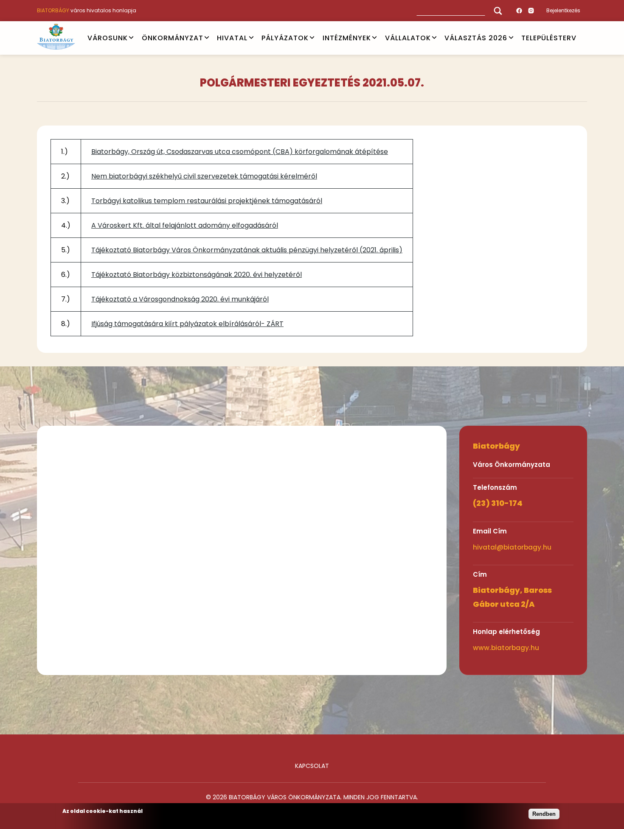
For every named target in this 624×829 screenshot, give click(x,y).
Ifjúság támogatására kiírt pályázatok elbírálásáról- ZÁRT (187, 324)
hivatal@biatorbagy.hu (512, 547)
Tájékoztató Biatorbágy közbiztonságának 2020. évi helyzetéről (196, 274)
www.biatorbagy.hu (506, 647)
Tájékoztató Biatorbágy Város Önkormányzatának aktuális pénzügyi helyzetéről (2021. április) (246, 250)
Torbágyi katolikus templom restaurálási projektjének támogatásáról (206, 201)
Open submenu (131, 38)
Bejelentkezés (563, 10)
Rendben (544, 814)
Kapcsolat (312, 766)
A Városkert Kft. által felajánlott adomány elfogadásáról (184, 225)
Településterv (548, 37)
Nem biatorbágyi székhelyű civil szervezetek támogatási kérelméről (204, 176)
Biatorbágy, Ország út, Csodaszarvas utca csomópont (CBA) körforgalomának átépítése (239, 151)
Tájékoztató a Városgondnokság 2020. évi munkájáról (180, 299)
